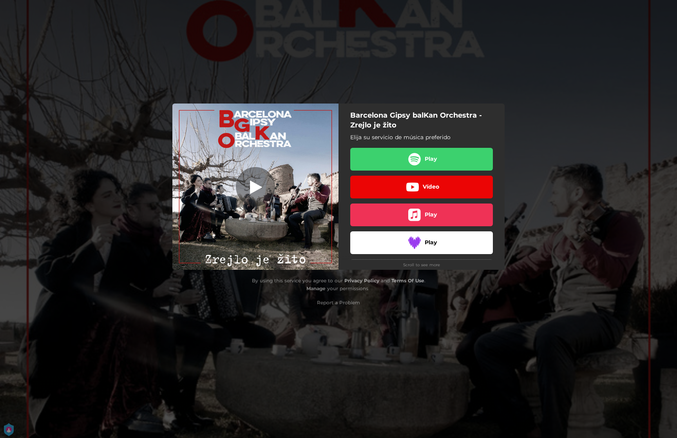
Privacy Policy (361, 281)
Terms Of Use (407, 281)
